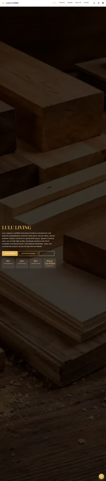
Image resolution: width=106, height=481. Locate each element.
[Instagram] (98, 2)
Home (54, 2)
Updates (70, 2)
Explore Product (10, 253)
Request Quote (47, 253)
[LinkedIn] (102, 2)
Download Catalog (29, 253)
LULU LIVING (12, 3)
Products (62, 2)
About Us (78, 2)
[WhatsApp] (94, 2)
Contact (86, 2)
